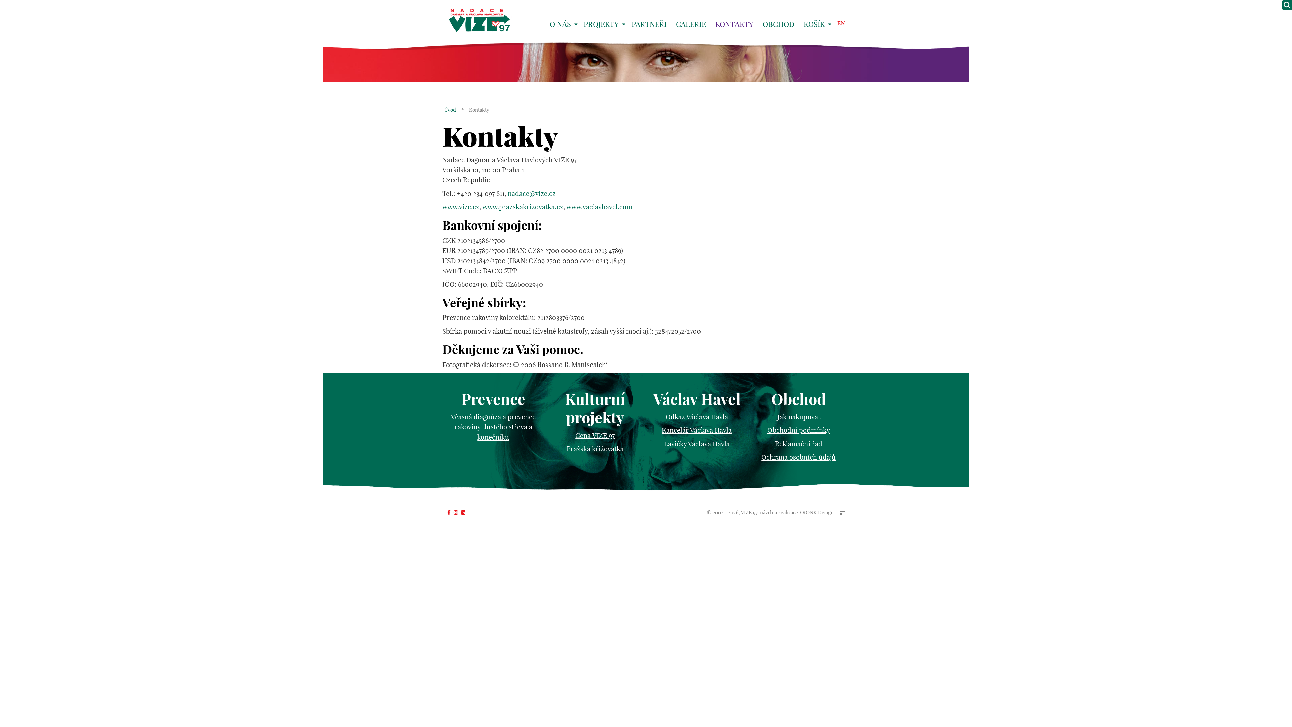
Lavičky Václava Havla (697, 444)
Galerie (691, 24)
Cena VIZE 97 (595, 435)
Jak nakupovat (798, 417)
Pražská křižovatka (595, 449)
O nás (560, 24)
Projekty (601, 24)
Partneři (649, 24)
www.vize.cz (460, 207)
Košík (814, 24)
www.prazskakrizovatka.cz (522, 207)
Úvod (450, 110)
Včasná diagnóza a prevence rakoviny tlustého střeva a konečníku (493, 427)
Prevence (493, 399)
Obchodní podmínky (798, 430)
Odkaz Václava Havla (697, 417)
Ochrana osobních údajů (798, 457)
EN (841, 23)
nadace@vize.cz (532, 193)
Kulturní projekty (595, 408)
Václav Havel (697, 399)
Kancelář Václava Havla (697, 430)
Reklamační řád (798, 444)
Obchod (778, 24)
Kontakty (734, 24)
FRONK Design (816, 512)
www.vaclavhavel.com (599, 207)
